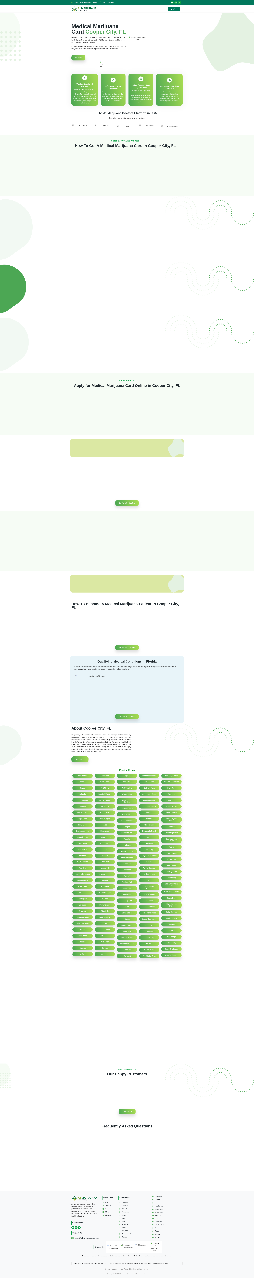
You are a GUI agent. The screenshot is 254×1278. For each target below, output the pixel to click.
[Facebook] (172, 2)
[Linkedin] (175, 2)
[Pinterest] (179, 2)
